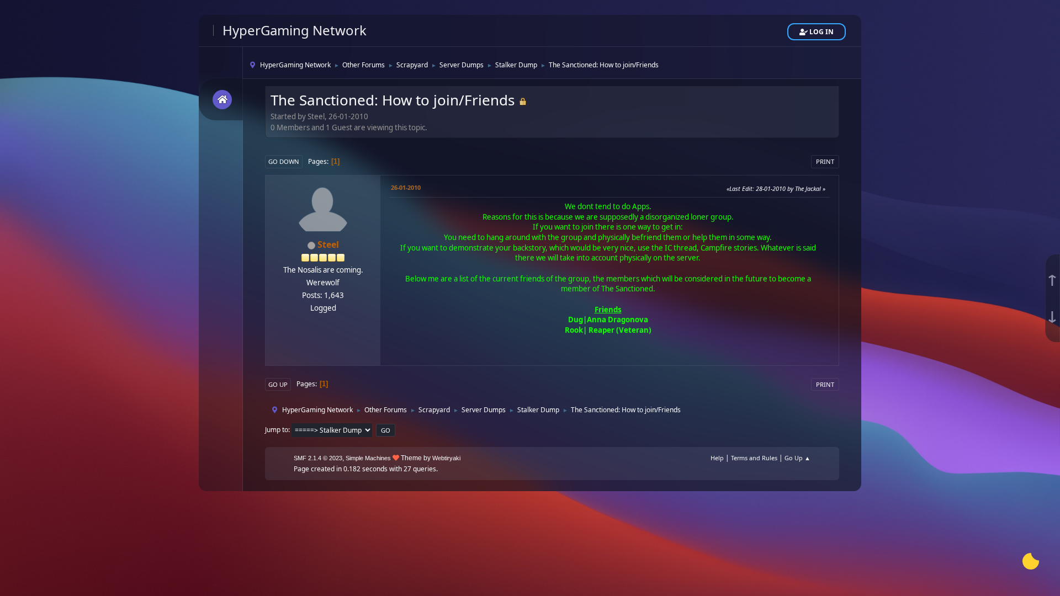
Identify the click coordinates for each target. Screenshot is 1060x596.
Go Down (283, 161)
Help (717, 458)
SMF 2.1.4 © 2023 (318, 458)
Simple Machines (368, 458)
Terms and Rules (754, 458)
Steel (328, 244)
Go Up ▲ (797, 458)
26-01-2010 (406, 187)
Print (825, 161)
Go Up (278, 384)
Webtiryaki (446, 458)
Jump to (276, 429)
